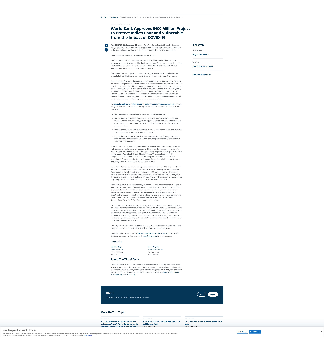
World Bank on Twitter (202, 74)
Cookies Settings (242, 331)
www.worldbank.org (171, 272)
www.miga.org (116, 275)
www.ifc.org (130, 275)
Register (212, 294)
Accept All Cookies (255, 331)
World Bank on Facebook (203, 66)
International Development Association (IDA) (154, 233)
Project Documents (200, 54)
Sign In (202, 294)
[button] (106, 50)
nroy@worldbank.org (117, 249)
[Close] (321, 332)
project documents (150, 236)
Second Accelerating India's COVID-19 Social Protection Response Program (144, 104)
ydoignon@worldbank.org (155, 249)
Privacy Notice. (87, 335)
